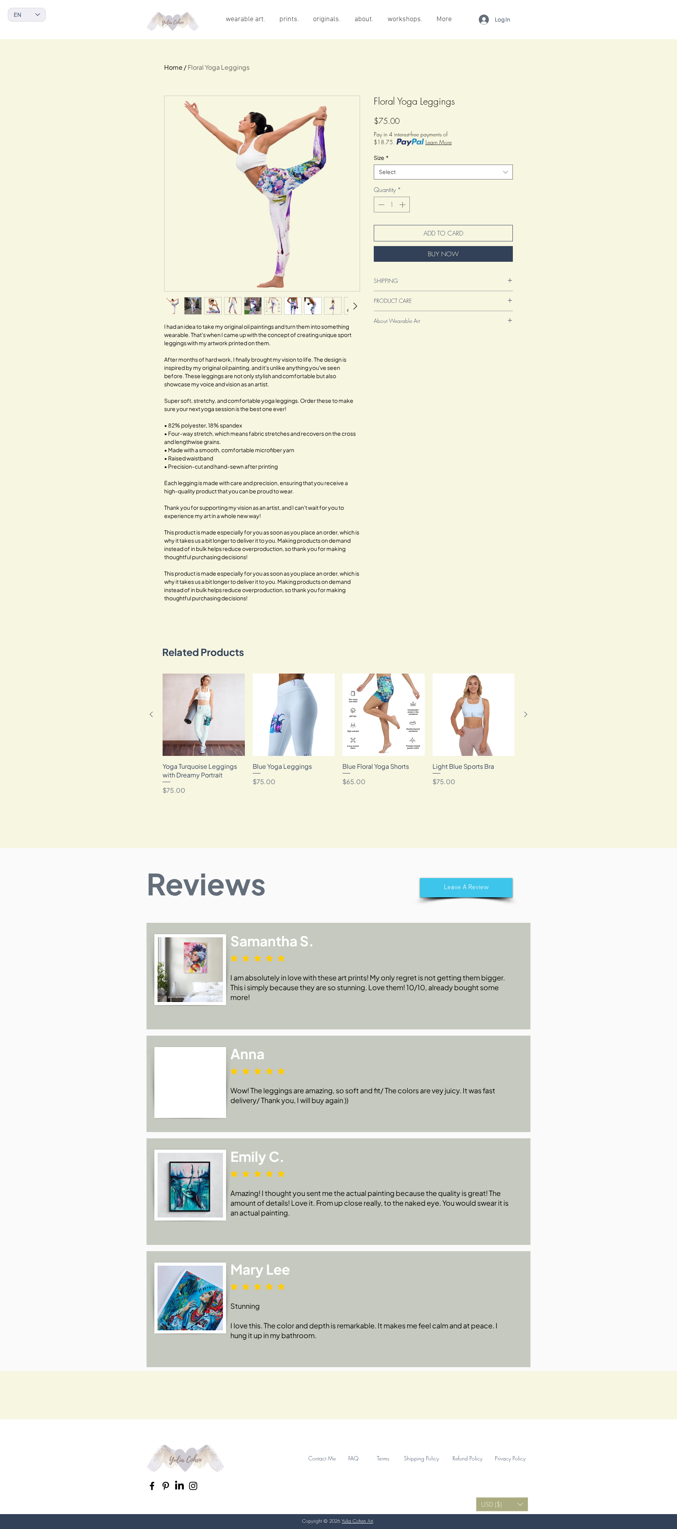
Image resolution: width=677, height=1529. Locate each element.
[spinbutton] (392, 204)
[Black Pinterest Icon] (165, 1485)
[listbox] (502, 1504)
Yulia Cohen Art (357, 1521)
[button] (466, 887)
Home (173, 67)
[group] (338, 734)
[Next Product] (525, 714)
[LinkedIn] (179, 1485)
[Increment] (403, 204)
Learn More (438, 142)
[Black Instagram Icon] (193, 1485)
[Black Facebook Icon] (152, 1485)
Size (381, 157)
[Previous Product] (151, 714)
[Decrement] (380, 204)
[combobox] (443, 172)
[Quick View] (204, 715)
